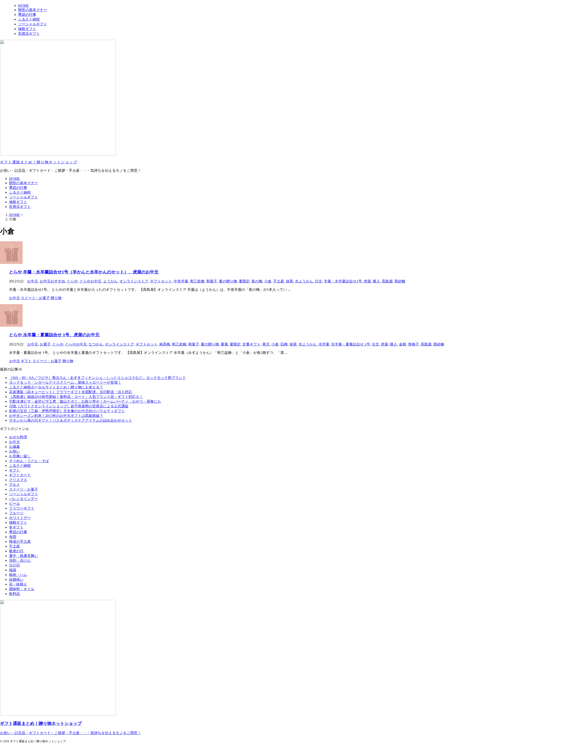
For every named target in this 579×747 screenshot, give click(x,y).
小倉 (267, 281)
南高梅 (164, 344)
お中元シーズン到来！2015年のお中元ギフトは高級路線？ (56, 416)
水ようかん (304, 281)
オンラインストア (133, 281)
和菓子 (211, 281)
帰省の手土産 (20, 541)
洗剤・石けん (20, 560)
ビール (14, 503)
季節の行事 (18, 188)
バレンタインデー (23, 499)
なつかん (96, 344)
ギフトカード (20, 475)
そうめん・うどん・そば (29, 461)
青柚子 (413, 344)
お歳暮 (14, 447)
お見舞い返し (20, 456)
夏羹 (224, 344)
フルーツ (16, 513)
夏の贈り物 (228, 281)
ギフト (14, 470)
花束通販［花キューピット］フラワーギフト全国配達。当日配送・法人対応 (70, 392)
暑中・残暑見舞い (23, 556)
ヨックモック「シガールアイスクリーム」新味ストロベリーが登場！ (65, 382)
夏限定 (244, 281)
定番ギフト (251, 344)
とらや (72, 281)
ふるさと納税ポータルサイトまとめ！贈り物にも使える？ (56, 387)
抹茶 (289, 281)
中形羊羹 (181, 281)
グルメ (14, 484)
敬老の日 (16, 551)
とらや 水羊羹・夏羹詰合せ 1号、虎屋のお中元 (54, 334)
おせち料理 (18, 437)
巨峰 (284, 344)
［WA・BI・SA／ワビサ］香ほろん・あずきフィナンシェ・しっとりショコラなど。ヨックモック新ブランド (97, 378)
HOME (14, 179)
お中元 (32, 281)
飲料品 (14, 594)
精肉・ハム (18, 575)
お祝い (14, 451)
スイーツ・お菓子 (23, 489)
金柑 (402, 344)
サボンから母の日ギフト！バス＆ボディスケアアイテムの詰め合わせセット (70, 420)
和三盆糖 (197, 281)
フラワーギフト (21, 508)
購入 (376, 281)
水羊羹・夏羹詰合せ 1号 (350, 344)
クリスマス (18, 480)
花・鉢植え (18, 584)
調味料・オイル (21, 589)
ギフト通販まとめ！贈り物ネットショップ (38, 162)
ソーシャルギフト (23, 197)
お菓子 (45, 344)
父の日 (14, 565)
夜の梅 (257, 281)
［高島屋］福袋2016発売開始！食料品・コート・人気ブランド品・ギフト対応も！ (76, 397)
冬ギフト (16, 527)
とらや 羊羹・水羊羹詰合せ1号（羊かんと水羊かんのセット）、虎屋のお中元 (84, 272)
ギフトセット (161, 281)
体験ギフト (18, 202)
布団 (12, 537)
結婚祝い (16, 579)
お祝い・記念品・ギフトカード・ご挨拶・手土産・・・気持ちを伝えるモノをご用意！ (70, 733)
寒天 (266, 344)
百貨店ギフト (20, 207)
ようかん (110, 281)
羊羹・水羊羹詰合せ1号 (343, 281)
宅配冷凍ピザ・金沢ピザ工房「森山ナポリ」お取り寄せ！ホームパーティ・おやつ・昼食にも (85, 401)
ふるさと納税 (20, 192)
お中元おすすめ (52, 281)
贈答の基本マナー (23, 183)
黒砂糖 (399, 281)
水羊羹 (323, 344)
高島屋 (387, 281)
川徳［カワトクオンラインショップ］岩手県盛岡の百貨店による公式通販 (68, 406)
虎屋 (367, 281)
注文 (318, 281)
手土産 (278, 281)
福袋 (12, 570)
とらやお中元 (90, 281)
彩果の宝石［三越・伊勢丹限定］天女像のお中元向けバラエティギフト (67, 411)
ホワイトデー (20, 518)
